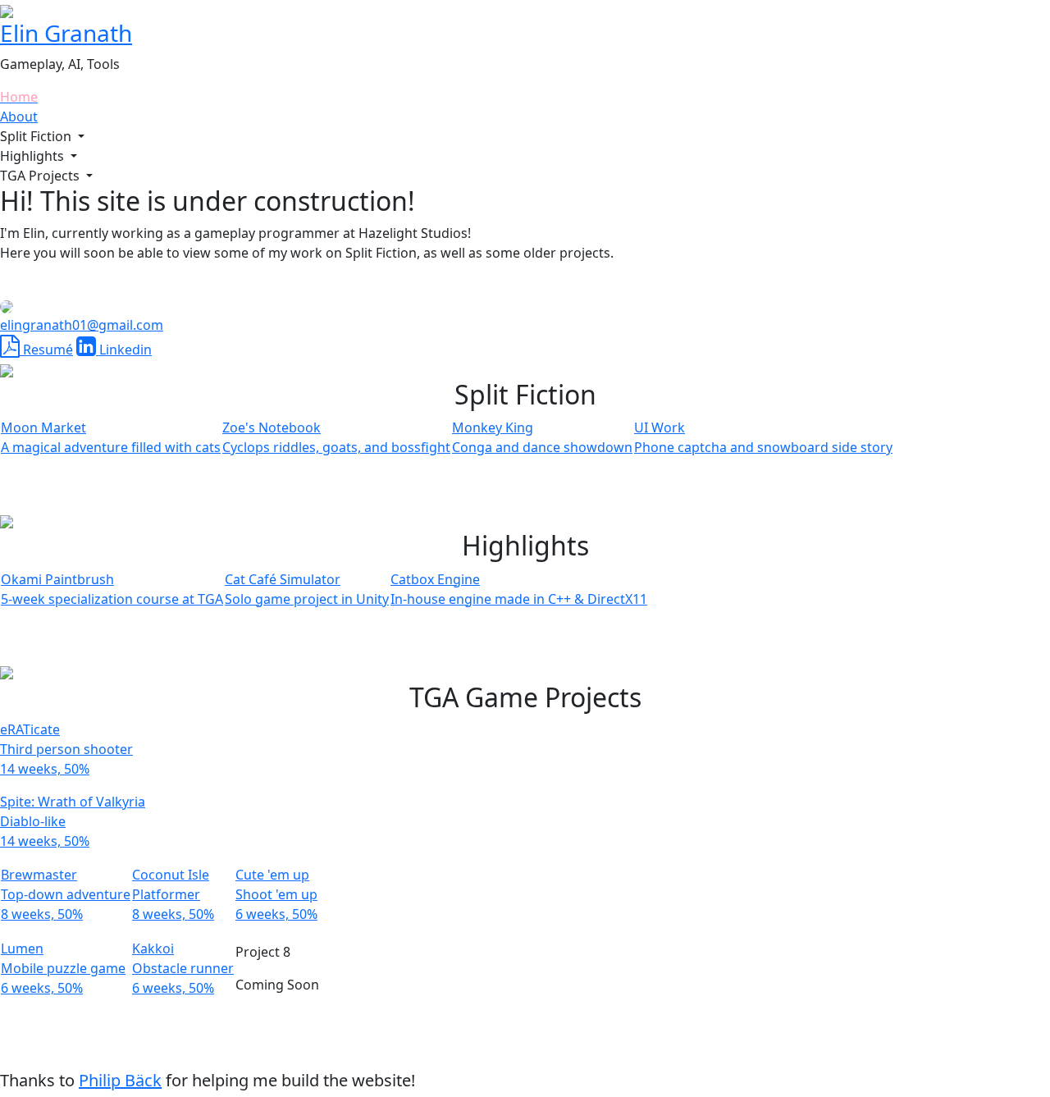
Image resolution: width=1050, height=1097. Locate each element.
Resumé (46, 350)
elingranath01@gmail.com (81, 325)
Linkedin (124, 350)
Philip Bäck (120, 1080)
